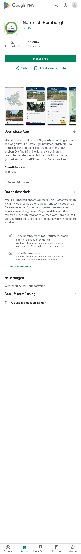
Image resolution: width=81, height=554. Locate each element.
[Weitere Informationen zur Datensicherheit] (20, 266)
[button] (19, 46)
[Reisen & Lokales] (18, 182)
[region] (40, 44)
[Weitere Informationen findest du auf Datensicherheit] (74, 191)
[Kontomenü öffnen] (74, 5)
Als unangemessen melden (25, 302)
